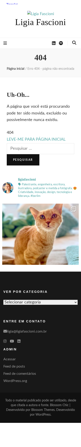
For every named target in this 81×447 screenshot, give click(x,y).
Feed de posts (14, 366)
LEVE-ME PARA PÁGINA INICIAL (36, 139)
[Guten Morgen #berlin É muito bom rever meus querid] (40, 242)
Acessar (9, 359)
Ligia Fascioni (40, 22)
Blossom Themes (43, 410)
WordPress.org (15, 381)
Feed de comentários (19, 373)
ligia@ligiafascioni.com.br (27, 331)
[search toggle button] (74, 43)
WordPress (43, 414)
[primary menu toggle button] (5, 43)
